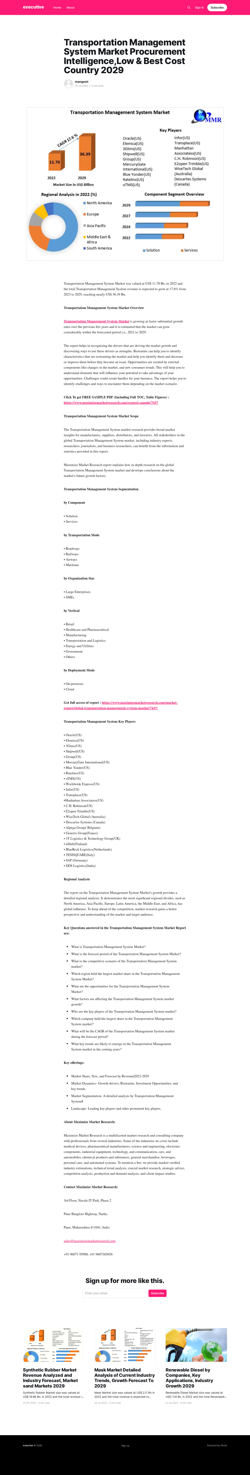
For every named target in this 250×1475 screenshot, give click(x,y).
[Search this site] (189, 7)
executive (33, 7)
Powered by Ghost (217, 1445)
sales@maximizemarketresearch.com (89, 1240)
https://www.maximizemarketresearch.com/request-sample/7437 (111, 402)
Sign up (125, 1445)
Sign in (199, 7)
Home (57, 7)
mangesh (81, 81)
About (70, 7)
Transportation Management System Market (96, 321)
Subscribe (217, 7)
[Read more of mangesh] (68, 84)
